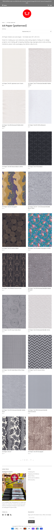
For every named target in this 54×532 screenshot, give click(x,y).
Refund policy (31, 480)
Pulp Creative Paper (26, 526)
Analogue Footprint (7, 472)
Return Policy (31, 476)
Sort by (4, 29)
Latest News (5, 469)
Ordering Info (31, 472)
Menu (5, 5)
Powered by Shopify (37, 526)
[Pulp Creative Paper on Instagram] (5, 515)
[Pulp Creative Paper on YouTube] (8, 515)
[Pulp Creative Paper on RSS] (11, 515)
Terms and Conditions (33, 478)
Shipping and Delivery (33, 474)
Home (3, 22)
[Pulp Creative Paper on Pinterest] (3, 515)
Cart (51, 5)
